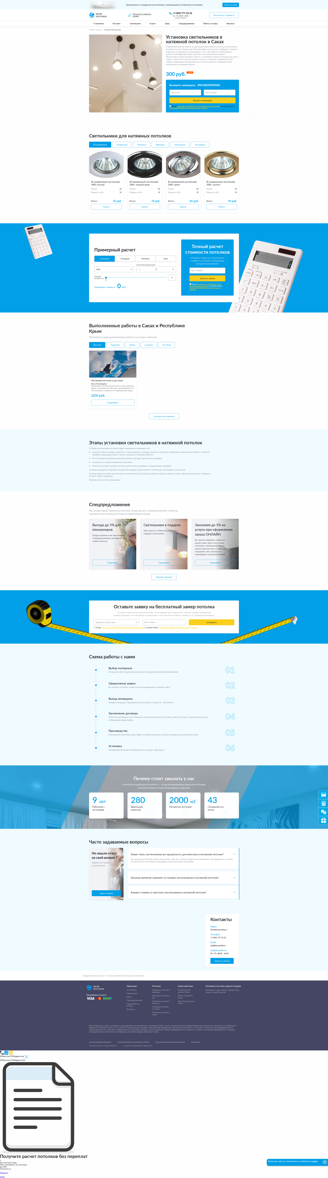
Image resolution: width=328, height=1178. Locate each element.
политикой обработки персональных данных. (188, 108)
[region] (183, 874)
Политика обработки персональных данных (133, 1042)
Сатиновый (104, 259)
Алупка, (209, 992)
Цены (129, 997)
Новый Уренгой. (219, 992)
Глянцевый (125, 259)
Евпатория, (210, 990)
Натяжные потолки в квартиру (161, 991)
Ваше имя (175, 92)
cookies (314, 1161)
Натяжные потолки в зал (161, 997)
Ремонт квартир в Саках (185, 997)
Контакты (131, 1009)
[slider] (106, 278)
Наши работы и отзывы (133, 1005)
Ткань (165, 259)
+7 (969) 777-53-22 (218, 937)
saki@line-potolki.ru (218, 945)
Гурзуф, (231, 990)
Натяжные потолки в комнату (161, 1002)
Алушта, (224, 990)
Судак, (218, 990)
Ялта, (237, 990)
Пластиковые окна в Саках (186, 1002)
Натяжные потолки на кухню (160, 1008)
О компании (132, 990)
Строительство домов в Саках (184, 991)
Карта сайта (195, 1042)
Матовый (145, 259)
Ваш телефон (211, 92)
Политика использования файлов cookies (170, 1042)
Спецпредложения (134, 1000)
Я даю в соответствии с (202, 107)
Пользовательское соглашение (100, 1042)
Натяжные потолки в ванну (161, 1013)
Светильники (132, 993)
